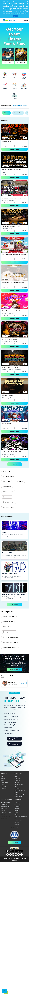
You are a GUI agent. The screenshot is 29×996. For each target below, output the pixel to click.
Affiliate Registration (20, 790)
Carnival (3, 780)
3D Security (17, 806)
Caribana (7, 481)
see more (15, 464)
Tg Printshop (18, 788)
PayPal (16, 814)
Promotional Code (5, 816)
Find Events (17, 778)
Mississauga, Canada (11, 647)
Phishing (17, 808)
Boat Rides (20, 481)
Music (2, 776)
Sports (2, 784)
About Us (17, 802)
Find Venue (17, 780)
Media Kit (17, 824)
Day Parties (8, 486)
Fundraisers (4, 788)
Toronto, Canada (10, 616)
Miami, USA (8, 627)
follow (22, 683)
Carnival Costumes (19, 794)
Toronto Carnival (9, 476)
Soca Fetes (8, 497)
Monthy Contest (18, 796)
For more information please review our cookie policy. (15, 12)
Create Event (4, 804)
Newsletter (17, 822)
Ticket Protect (4, 818)
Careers (16, 792)
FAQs (16, 776)
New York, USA (9, 621)
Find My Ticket (18, 820)
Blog (16, 786)
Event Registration (5, 802)
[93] (9, 20)
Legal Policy (17, 804)
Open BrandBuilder (14, 669)
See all (26, 676)
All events (6, 113)
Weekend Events (9, 507)
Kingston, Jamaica (10, 632)
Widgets (3, 810)
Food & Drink (4, 782)
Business (3, 786)
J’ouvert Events (9, 492)
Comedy (3, 778)
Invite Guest (4, 808)
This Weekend (18, 113)
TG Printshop (14, 842)
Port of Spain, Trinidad (11, 637)
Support (16, 812)
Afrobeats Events (10, 502)
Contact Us (17, 810)
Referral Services (5, 806)
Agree (15, 16)
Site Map (17, 782)
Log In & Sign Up (19, 784)
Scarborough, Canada (11, 642)
